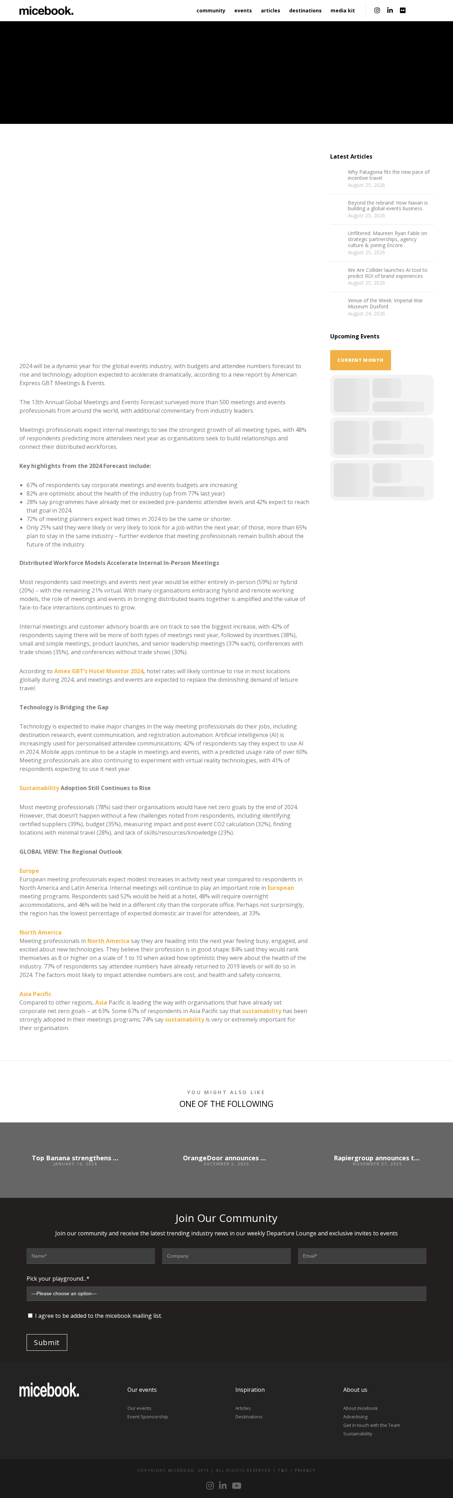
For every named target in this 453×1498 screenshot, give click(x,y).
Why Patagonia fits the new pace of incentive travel (389, 175)
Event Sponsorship (147, 1416)
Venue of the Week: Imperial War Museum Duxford (385, 304)
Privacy (305, 1470)
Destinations (249, 1416)
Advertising (355, 1416)
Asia (101, 1002)
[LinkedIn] (390, 10)
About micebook (360, 1408)
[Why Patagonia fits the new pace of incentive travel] (337, 176)
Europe (29, 871)
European (281, 888)
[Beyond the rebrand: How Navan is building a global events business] (337, 207)
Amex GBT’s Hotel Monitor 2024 (98, 671)
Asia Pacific (35, 994)
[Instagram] (377, 10)
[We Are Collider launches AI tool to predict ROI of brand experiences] (337, 274)
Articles (243, 1408)
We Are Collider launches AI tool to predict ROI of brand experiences (388, 273)
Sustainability (39, 788)
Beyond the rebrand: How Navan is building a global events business (388, 206)
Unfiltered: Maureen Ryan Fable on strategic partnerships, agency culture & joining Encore (387, 239)
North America (40, 932)
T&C (283, 1470)
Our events (139, 1408)
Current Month (360, 360)
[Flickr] (402, 10)
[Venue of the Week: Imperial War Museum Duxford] (337, 305)
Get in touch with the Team (371, 1425)
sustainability (261, 1011)
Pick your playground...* (58, 1278)
